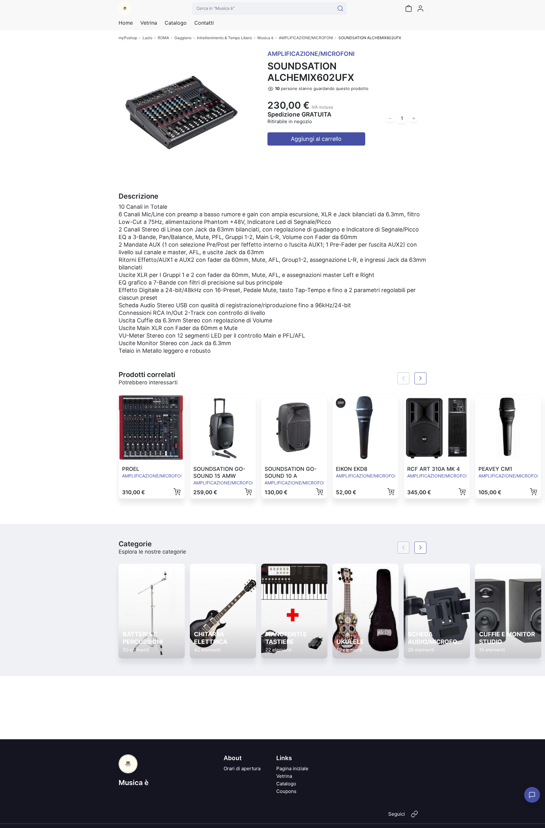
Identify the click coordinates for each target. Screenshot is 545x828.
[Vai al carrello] (408, 9)
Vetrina (284, 776)
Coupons (286, 791)
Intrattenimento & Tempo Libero (224, 38)
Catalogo (176, 22)
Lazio (147, 38)
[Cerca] (340, 9)
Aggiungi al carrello (316, 138)
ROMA (163, 38)
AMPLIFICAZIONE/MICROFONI (306, 38)
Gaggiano (182, 38)
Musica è (265, 38)
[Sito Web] (414, 816)
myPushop (128, 38)
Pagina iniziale (292, 768)
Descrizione (138, 196)
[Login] (420, 9)
